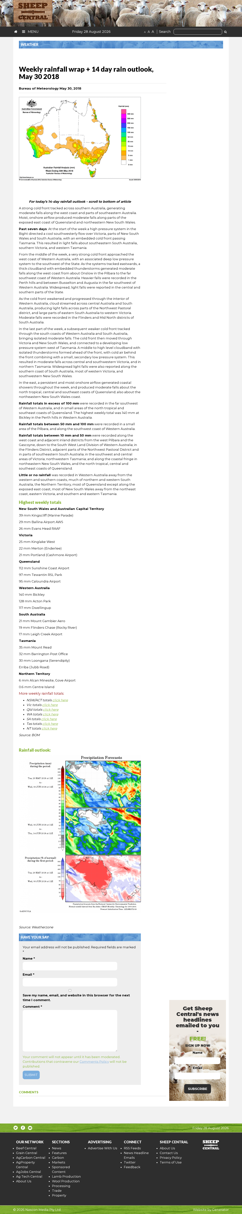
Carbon (58, 1158)
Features (59, 1153)
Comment (32, 1006)
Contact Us (169, 1153)
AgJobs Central (28, 1172)
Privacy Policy (171, 1158)
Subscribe (197, 1089)
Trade (57, 1191)
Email (28, 974)
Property (59, 1195)
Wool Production (66, 1181)
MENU (33, 32)
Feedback (132, 1167)
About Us (23, 1181)
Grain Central (26, 1153)
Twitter (130, 1162)
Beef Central (26, 1148)
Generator (220, 1210)
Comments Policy (94, 1062)
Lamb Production (66, 1176)
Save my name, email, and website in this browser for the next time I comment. (76, 997)
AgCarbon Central (30, 1158)
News (56, 1148)
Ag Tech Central (29, 1176)
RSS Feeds (132, 1148)
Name (29, 958)
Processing (61, 1186)
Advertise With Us (102, 1148)
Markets (58, 1162)
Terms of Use (171, 1162)
